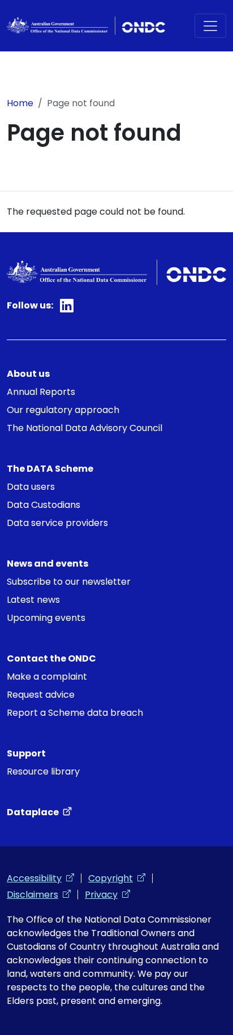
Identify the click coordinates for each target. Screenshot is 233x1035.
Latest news (33, 599)
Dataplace (39, 812)
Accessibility (40, 878)
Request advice (41, 694)
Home (20, 103)
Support (26, 753)
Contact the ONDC (51, 658)
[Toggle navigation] (210, 26)
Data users (31, 486)
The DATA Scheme (50, 468)
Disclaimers (39, 894)
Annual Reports (41, 391)
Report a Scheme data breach (75, 712)
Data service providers (57, 522)
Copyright (116, 878)
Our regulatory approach (63, 409)
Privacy (107, 894)
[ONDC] (86, 26)
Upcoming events (46, 617)
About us (28, 373)
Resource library (43, 771)
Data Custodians (43, 504)
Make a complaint (47, 676)
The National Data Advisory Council (84, 427)
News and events (47, 563)
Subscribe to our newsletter (69, 581)
